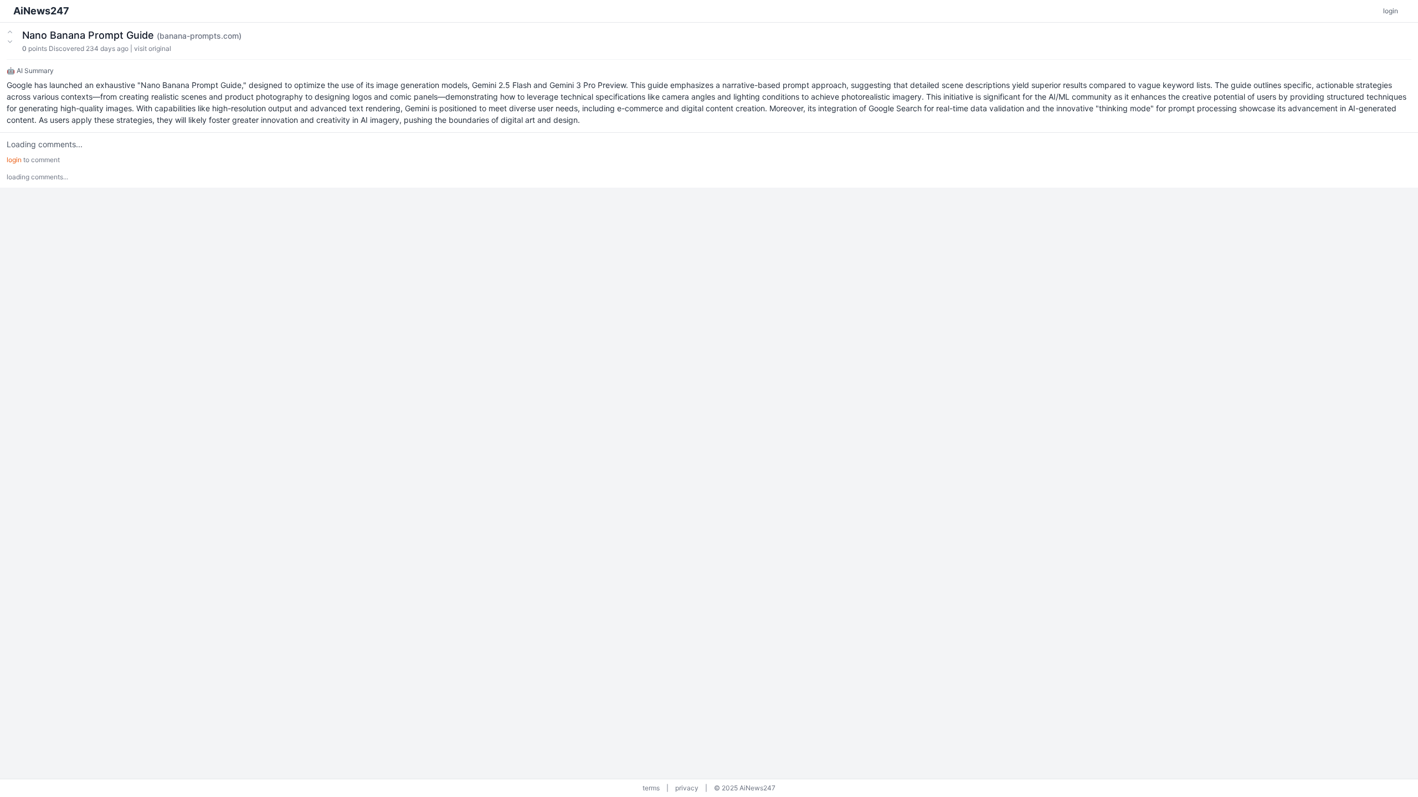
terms (651, 788)
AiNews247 (41, 11)
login (1390, 11)
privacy (686, 788)
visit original (152, 48)
